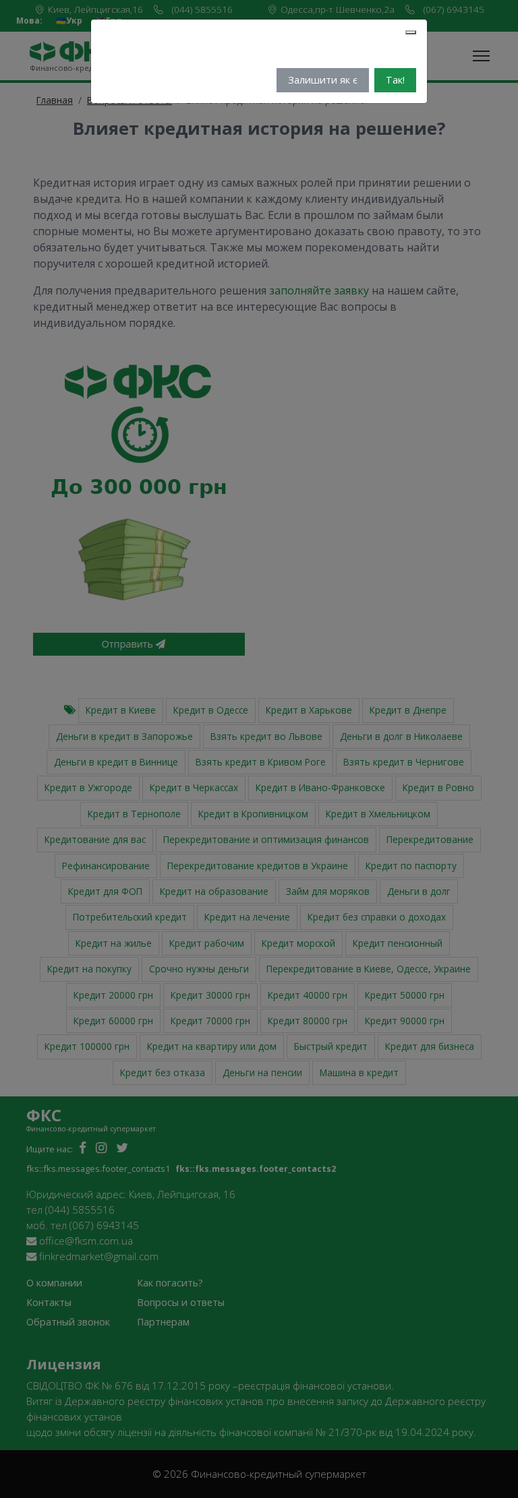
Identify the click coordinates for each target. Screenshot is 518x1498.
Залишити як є (322, 79)
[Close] (410, 32)
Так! (395, 79)
